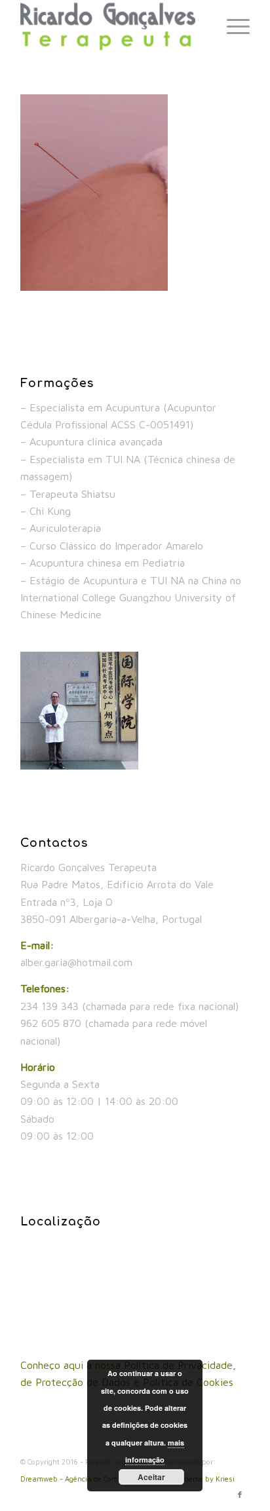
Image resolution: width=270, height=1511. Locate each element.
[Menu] (232, 26)
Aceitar (151, 1477)
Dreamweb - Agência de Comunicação (85, 1478)
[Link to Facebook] (240, 1494)
